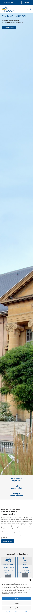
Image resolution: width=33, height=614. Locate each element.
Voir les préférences (16, 608)
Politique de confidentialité (21, 611)
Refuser (16, 603)
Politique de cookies (9, 611)
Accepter (16, 598)
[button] (30, 579)
